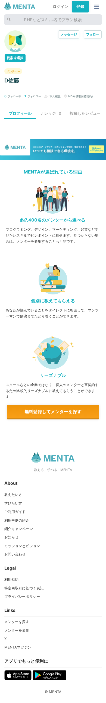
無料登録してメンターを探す (53, 411)
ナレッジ (50, 113)
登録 (80, 6)
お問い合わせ (15, 554)
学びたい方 (13, 503)
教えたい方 (13, 494)
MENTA (55, 691)
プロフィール (20, 113)
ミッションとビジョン (22, 546)
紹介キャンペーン (18, 529)
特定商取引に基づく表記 (24, 588)
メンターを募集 (16, 630)
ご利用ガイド (15, 511)
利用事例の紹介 (16, 520)
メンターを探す (16, 621)
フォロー (92, 34)
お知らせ (11, 537)
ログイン (60, 6)
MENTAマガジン (17, 647)
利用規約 (11, 579)
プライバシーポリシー (22, 596)
